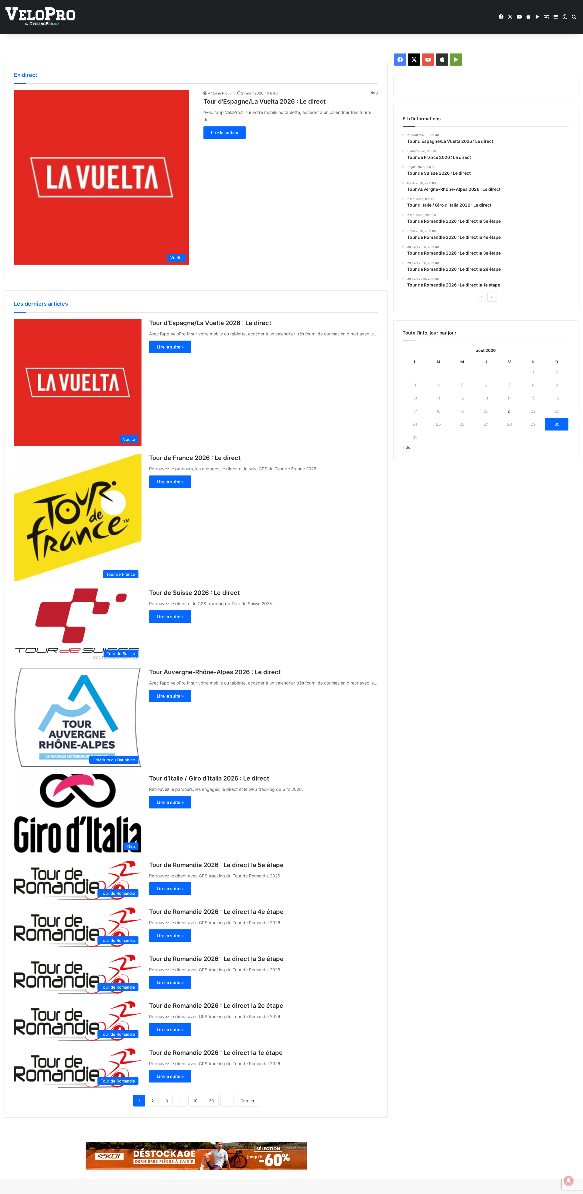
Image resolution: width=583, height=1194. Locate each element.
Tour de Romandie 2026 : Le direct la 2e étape (216, 1005)
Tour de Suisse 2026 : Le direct (194, 592)
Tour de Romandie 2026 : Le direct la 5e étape (216, 865)
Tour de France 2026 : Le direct (195, 457)
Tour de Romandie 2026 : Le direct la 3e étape (216, 958)
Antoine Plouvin (221, 93)
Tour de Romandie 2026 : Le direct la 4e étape (216, 911)
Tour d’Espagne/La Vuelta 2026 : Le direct (264, 101)
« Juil (407, 447)
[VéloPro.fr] (40, 17)
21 (509, 411)
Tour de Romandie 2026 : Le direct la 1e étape (216, 1052)
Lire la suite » (224, 132)
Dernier (247, 1100)
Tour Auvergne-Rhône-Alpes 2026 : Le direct (215, 672)
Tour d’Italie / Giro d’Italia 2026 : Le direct (209, 778)
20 (211, 1100)
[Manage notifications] (569, 1180)
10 (195, 1100)
